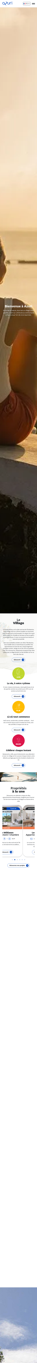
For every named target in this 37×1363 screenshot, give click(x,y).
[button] (33, 3)
